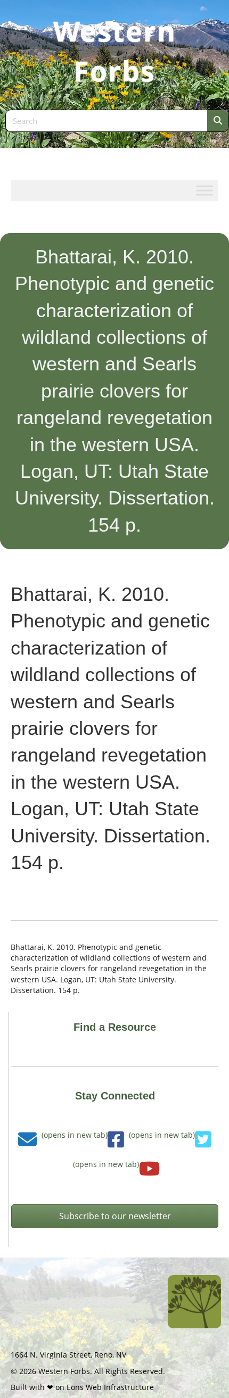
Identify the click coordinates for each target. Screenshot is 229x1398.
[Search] (217, 120)
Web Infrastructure (120, 1387)
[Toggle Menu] (204, 190)
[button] (114, 1216)
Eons (75, 1387)
